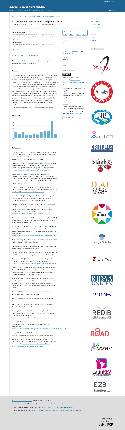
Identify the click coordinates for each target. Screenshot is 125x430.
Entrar (114, 1)
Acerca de (27, 10)
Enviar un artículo (97, 49)
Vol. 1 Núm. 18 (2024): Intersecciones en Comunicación (39, 16)
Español (93, 41)
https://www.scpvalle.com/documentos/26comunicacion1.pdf (31, 318)
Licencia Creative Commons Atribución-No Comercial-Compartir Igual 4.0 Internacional (53, 410)
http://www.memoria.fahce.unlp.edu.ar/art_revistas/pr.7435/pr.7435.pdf (34, 263)
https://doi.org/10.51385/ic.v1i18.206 (26, 55)
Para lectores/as (95, 21)
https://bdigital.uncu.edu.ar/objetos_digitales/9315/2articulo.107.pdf (33, 235)
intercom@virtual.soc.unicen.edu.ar (63, 407)
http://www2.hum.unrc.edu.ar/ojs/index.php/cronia (28, 192)
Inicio (13, 16)
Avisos (49, 10)
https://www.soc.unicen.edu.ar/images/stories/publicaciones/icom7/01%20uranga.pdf (39, 329)
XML (78, 34)
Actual (11, 10)
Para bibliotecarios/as (97, 27)
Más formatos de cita (69, 117)
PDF (65, 34)
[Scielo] (102, 74)
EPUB (84, 34)
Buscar (112, 10)
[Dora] (102, 224)
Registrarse (107, 1)
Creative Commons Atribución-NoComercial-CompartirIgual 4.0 (73, 82)
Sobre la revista (38, 10)
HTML (71, 34)
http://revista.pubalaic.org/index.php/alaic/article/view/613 (30, 214)
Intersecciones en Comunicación (27, 6)
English (93, 38)
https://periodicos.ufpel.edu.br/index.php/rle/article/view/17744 (32, 170)
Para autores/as (95, 24)
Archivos (18, 10)
